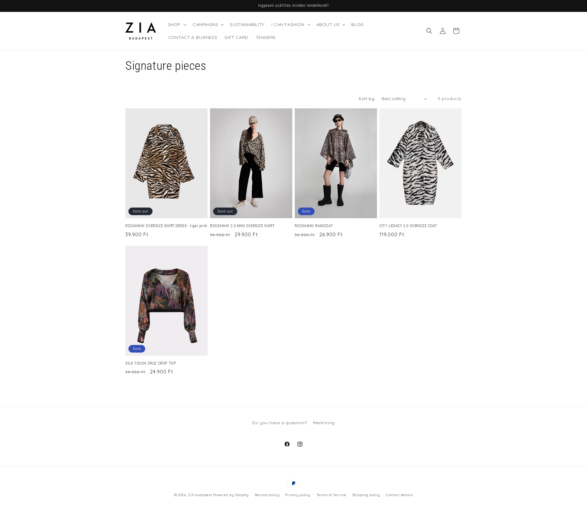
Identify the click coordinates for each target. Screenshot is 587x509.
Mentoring (324, 422)
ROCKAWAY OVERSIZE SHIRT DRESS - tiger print (166, 225)
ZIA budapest (200, 495)
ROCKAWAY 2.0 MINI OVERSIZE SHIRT (242, 225)
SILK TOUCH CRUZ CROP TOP (150, 363)
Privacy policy (298, 495)
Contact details (399, 495)
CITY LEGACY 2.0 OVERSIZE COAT (408, 225)
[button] (176, 24)
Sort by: (367, 98)
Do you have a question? (279, 422)
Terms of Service (331, 495)
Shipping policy (366, 495)
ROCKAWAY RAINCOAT (314, 225)
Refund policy (267, 495)
